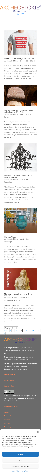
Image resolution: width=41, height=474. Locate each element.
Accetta (20, 454)
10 (33, 330)
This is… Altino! (10, 237)
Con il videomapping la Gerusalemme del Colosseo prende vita (19, 111)
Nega (20, 460)
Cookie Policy (15, 471)
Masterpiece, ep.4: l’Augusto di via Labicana (18, 295)
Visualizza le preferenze (20, 466)
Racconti (7, 419)
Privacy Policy (24, 471)
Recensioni (8, 182)
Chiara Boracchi (12, 298)
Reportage (8, 242)
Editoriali (33, 61)
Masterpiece (8, 300)
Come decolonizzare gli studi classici (19, 59)
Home (6, 412)
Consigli (7, 117)
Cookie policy (9, 386)
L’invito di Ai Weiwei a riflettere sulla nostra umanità (18, 176)
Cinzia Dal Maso (12, 61)
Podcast (17, 300)
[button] (38, 432)
